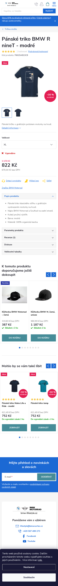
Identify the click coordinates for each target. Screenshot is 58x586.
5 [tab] (30, 347)
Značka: (12, 188)
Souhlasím (29, 577)
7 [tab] (35, 347)
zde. (40, 560)
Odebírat (46, 476)
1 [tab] (19, 347)
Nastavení (29, 567)
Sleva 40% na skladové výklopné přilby (19, 18)
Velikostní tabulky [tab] (13, 251)
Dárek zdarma (43, 18)
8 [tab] (38, 347)
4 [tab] (27, 347)
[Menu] (54, 4)
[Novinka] (14, 294)
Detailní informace (10, 128)
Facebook (31, 536)
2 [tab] (22, 347)
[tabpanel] (14, 312)
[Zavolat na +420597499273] (36, 4)
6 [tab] (33, 347)
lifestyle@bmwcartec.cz (31, 526)
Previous (48, 274)
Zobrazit (14, 427)
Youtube (31, 541)
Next (53, 274)
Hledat (49, 11)
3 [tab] (25, 347)
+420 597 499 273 (31, 531)
